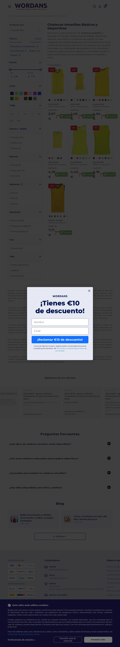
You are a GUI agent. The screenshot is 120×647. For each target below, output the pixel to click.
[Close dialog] (89, 290)
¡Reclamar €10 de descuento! (60, 339)
